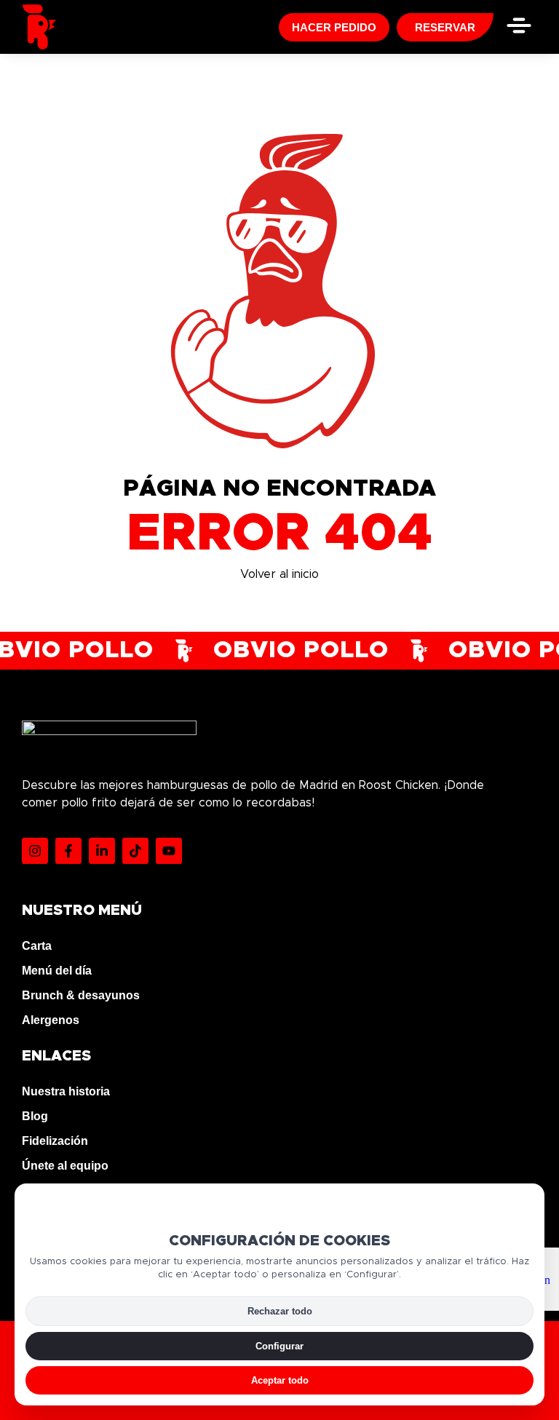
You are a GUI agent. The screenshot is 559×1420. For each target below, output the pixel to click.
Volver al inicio (279, 574)
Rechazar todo (279, 1311)
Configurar (279, 1346)
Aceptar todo (280, 1380)
